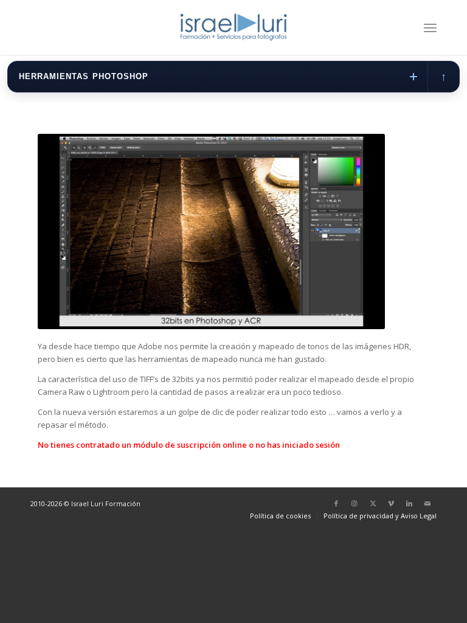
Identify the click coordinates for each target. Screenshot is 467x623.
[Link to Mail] (427, 503)
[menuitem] (430, 27)
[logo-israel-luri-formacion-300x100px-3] (233, 27)
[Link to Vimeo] (391, 503)
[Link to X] (373, 503)
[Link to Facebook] (336, 503)
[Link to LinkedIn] (409, 503)
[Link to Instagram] (354, 503)
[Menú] (430, 27)
